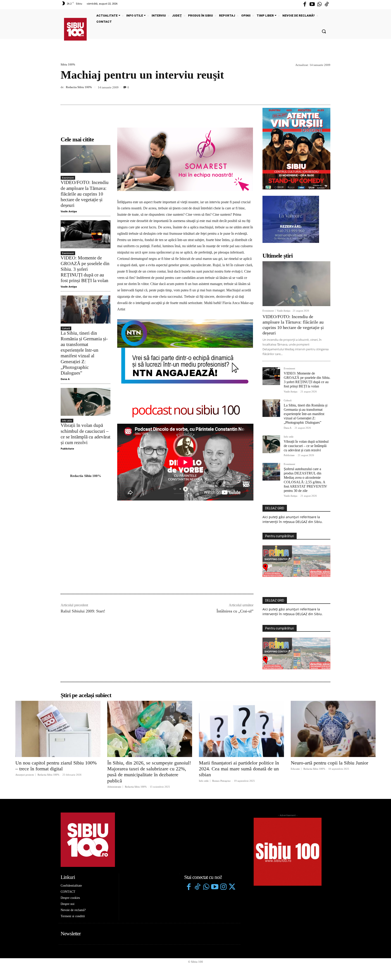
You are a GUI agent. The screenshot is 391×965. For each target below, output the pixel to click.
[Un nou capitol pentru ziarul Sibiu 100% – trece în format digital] (57, 729)
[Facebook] (304, 4)
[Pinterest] (315, 94)
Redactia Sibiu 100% (79, 87)
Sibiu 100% (68, 64)
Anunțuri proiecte (24, 775)
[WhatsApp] (325, 94)
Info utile (67, 420)
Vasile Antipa (69, 211)
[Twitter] (232, 887)
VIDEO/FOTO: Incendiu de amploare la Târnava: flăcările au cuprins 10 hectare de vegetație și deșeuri (85, 194)
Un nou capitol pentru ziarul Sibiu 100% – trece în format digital (56, 766)
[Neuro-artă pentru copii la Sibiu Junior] (333, 729)
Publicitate (67, 448)
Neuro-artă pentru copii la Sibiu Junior (329, 763)
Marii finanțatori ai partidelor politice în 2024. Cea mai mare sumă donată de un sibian (239, 769)
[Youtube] (312, 4)
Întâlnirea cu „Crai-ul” (235, 611)
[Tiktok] (326, 4)
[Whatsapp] (319, 4)
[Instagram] (223, 887)
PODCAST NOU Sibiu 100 (185, 410)
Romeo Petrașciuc (221, 780)
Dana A (65, 379)
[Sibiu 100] (75, 29)
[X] (305, 94)
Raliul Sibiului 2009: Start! (83, 611)
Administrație (114, 787)
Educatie (295, 769)
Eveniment (68, 177)
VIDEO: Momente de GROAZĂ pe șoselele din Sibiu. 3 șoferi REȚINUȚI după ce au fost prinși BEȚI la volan (85, 269)
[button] (323, 31)
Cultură (66, 328)
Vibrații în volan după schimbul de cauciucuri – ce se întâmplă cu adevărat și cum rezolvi (85, 434)
